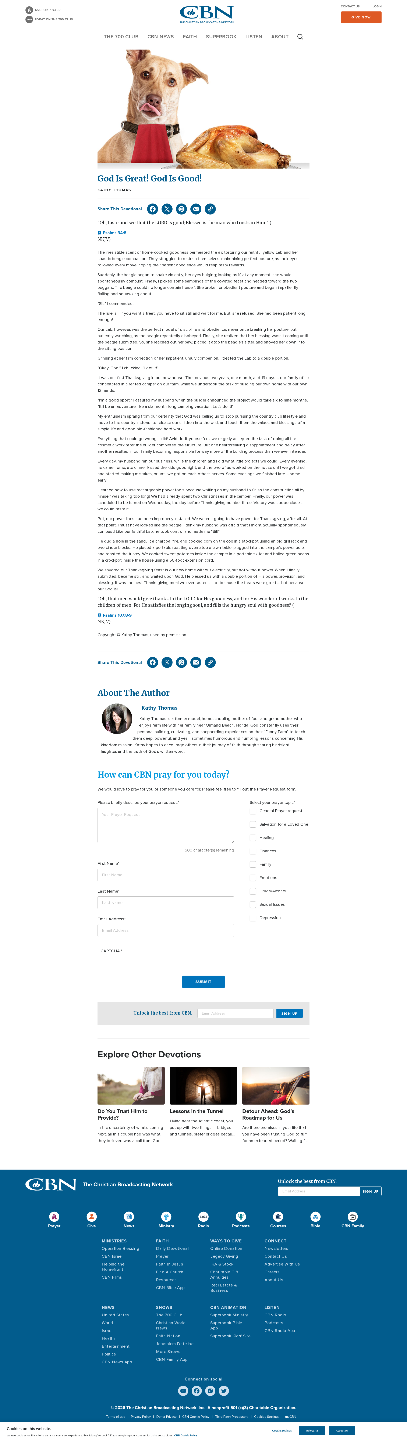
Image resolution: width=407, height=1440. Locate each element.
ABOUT (280, 36)
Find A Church (170, 1272)
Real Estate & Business (223, 1288)
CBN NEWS (161, 36)
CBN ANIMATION (228, 1307)
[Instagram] (210, 1391)
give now (361, 17)
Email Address (111, 919)
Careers (272, 1272)
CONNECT (276, 1241)
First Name (108, 863)
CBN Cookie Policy (195, 1417)
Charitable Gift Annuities (224, 1275)
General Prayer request (280, 810)
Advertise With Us (282, 1264)
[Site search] (300, 39)
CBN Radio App (280, 1330)
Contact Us (350, 6)
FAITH (190, 36)
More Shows (168, 1351)
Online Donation (226, 1248)
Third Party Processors (231, 1417)
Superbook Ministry (229, 1315)
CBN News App (117, 1362)
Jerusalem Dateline (175, 1343)
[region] (203, 1431)
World (107, 1322)
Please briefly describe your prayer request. (138, 802)
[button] (112, 232)
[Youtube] (183, 1391)
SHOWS (164, 1307)
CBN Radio (275, 1315)
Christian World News (171, 1325)
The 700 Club (121, 36)
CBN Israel (112, 1256)
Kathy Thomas (114, 190)
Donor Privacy (166, 1417)
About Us (274, 1279)
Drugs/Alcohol (272, 891)
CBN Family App (172, 1359)
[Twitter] (167, 209)
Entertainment (116, 1346)
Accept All (342, 1431)
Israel (107, 1330)
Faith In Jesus (169, 1264)
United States (115, 1315)
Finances (267, 851)
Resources (166, 1279)
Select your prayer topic (272, 802)
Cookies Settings (266, 1417)
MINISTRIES (114, 1241)
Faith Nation (168, 1336)
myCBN (290, 1417)
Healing (266, 837)
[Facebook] (152, 209)
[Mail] (195, 209)
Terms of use (115, 1417)
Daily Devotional (172, 1248)
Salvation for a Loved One (283, 824)
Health (108, 1338)
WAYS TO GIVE (226, 1241)
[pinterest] (181, 209)
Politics (109, 1354)
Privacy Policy (141, 1417)
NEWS (108, 1307)
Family (265, 864)
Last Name (108, 891)
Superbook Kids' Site (230, 1336)
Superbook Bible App (226, 1325)
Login (377, 6)
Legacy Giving (224, 1256)
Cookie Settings (282, 1431)
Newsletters (277, 1248)
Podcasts (274, 1322)
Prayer (162, 1256)
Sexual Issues (272, 904)
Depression (270, 917)
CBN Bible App (170, 1287)
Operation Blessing (120, 1248)
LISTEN (253, 36)
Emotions (268, 877)
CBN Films (112, 1277)
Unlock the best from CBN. (162, 1013)
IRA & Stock (222, 1264)
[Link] (210, 209)
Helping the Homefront (113, 1267)
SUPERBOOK (221, 36)
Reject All (312, 1431)
